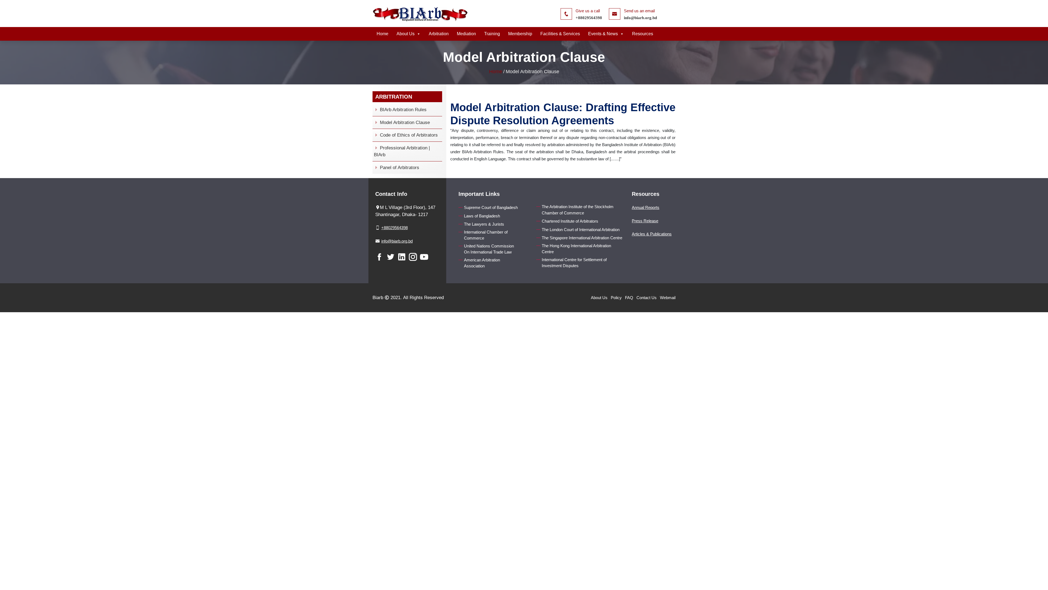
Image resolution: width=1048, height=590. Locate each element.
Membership (520, 33)
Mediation (466, 33)
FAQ (629, 297)
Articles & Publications (652, 234)
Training (492, 33)
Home (382, 33)
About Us (406, 33)
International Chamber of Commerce (486, 235)
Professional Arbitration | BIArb (402, 151)
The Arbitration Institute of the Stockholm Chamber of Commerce (578, 209)
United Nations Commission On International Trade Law (489, 249)
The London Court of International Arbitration (581, 229)
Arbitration (439, 33)
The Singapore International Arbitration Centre (582, 237)
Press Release (645, 221)
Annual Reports (645, 207)
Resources (642, 33)
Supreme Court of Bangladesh (491, 207)
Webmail (667, 297)
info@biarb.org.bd (640, 18)
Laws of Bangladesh (482, 216)
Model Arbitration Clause (404, 122)
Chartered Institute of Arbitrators (570, 221)
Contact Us (646, 297)
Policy (616, 297)
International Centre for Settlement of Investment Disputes (574, 262)
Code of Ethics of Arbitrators (408, 135)
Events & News (603, 33)
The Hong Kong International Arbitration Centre (576, 248)
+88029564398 (589, 18)
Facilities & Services (560, 33)
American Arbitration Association (482, 263)
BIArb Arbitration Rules (403, 109)
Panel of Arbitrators (399, 167)
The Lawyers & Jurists (484, 224)
